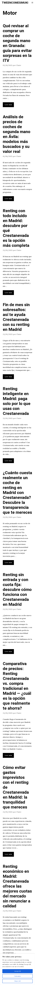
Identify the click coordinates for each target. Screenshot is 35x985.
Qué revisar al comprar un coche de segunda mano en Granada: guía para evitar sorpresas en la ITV (17, 43)
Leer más (8, 105)
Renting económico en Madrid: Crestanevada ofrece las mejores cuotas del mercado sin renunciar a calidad (17, 886)
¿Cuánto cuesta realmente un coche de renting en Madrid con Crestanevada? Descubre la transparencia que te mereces (17, 493)
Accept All (17, 971)
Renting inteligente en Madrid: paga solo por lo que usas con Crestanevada (16, 401)
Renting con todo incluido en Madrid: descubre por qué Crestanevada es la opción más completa (16, 228)
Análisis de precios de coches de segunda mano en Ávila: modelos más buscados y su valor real (16, 134)
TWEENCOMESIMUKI (15, 3)
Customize (17, 976)
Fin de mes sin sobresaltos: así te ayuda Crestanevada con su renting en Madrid (16, 317)
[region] (17, 969)
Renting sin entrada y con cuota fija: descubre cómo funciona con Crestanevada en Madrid (17, 590)
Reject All (17, 981)
